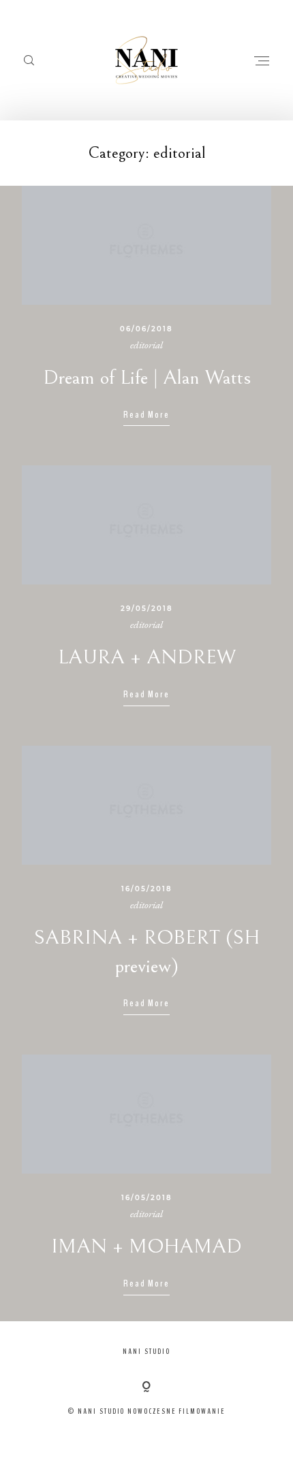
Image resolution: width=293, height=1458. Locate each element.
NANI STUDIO (146, 1351)
